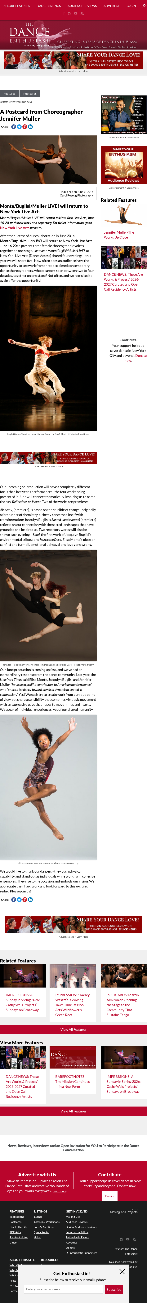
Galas (37, 1237)
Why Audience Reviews (82, 1227)
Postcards (30, 93)
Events (38, 1216)
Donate (110, 1196)
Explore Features (16, 5)
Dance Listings (49, 5)
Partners (15, 1290)
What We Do (17, 1275)
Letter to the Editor (77, 1232)
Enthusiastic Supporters (83, 1252)
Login (131, 5)
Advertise (112, 5)
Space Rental (41, 1232)
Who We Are (17, 1265)
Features (9, 93)
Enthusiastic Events (77, 1237)
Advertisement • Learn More (73, 71)
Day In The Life (18, 1227)
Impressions (17, 1216)
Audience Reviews (82, 5)
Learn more (59, 1191)
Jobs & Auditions (44, 1227)
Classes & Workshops (47, 1221)
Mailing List (73, 1216)
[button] (142, 5)
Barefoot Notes (19, 1237)
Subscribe (114, 1289)
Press (13, 1280)
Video (13, 1242)
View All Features (73, 1029)
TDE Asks (15, 1232)
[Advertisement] (128, 317)
